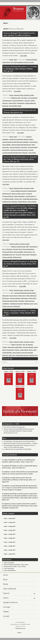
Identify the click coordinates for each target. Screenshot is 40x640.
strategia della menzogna (22, 355)
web (36, 355)
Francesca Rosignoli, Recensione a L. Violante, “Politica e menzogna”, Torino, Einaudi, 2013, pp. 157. (19, 312)
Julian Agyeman (28, 252)
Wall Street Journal (28, 303)
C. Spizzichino (8, 249)
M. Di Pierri (18, 254)
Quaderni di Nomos (10, 602)
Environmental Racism (28, 249)
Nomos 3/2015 (12, 103)
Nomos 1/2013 (32, 350)
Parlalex (6, 612)
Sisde (10, 355)
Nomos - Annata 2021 (9, 522)
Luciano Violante (24, 350)
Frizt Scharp (24, 147)
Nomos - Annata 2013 (9, 554)
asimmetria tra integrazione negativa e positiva (21, 139)
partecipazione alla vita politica (10, 301)
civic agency (24, 98)
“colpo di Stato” (32, 152)
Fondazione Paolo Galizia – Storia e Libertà (14, 566)
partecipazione (21, 103)
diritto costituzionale (31, 295)
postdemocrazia (6, 201)
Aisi (27, 344)
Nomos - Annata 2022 (9, 518)
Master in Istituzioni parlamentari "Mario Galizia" (16, 564)
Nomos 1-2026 (8, 371)
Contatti (6, 616)
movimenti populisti (32, 147)
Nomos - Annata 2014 (9, 550)
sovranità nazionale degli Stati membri (12, 152)
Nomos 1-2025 (20, 386)
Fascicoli (6, 593)
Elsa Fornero (5, 298)
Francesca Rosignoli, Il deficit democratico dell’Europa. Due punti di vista (19, 111)
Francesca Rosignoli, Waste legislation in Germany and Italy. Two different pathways (19, 34)
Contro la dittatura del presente (19, 191)
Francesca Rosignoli (31, 59)
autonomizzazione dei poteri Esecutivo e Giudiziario (15, 142)
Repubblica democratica (16, 303)
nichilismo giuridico (9, 199)
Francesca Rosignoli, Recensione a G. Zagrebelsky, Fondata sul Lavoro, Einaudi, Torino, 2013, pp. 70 (20, 263)
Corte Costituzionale (9, 568)
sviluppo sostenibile (7, 257)
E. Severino (29, 193)
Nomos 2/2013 (32, 298)
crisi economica (13, 295)
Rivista (5, 584)
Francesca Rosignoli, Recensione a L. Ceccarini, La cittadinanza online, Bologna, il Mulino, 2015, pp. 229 (20, 68)
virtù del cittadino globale (15, 106)
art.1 (12, 293)
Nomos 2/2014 (6, 150)
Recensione (14, 201)
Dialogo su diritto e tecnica (18, 193)
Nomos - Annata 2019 (9, 530)
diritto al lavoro (22, 295)
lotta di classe (24, 298)
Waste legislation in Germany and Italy (24, 62)
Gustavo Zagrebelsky (19, 196)
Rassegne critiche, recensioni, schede (24, 95)
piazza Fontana (17, 352)
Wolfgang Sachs (17, 257)
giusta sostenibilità (18, 252)
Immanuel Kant (10, 350)
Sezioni (5, 598)
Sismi (13, 355)
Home (5, 575)
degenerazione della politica (15, 347)
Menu (5, 23)
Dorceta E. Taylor (17, 249)
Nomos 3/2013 (26, 254)
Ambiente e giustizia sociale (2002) (20, 246)
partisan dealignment (30, 103)
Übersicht (24, 152)
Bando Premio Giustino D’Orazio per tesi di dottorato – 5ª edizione (20, 443)
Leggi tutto (23, 55)
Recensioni (5, 106)
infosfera (17, 350)
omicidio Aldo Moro (7, 352)
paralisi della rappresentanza (30, 199)
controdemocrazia (7, 100)
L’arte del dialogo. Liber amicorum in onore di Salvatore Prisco (19, 441)
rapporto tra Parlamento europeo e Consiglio (22, 150)
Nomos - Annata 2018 (9, 534)
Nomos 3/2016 (6, 62)
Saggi (15, 59)
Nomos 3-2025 (20, 371)
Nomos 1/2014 (18, 199)
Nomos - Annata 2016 (9, 542)
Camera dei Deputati (9, 562)
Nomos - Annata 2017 (9, 538)
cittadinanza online (15, 98)
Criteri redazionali (9, 589)
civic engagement (32, 98)
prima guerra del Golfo (27, 352)
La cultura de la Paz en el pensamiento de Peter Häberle (17, 449)
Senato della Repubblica (10, 570)
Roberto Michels (22, 201)
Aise (24, 344)
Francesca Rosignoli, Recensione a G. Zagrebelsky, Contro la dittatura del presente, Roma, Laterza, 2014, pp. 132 (20, 159)
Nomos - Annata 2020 (9, 526)
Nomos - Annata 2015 (9, 546)
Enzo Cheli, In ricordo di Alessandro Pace (14, 427)
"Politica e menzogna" (16, 344)
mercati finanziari (29, 196)
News (5, 580)
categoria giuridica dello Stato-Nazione (21, 144)
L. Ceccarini (27, 100)
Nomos (11, 59)
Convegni (6, 607)
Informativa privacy (20, 628)
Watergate (32, 355)
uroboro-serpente (31, 201)
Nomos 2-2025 (31, 371)
